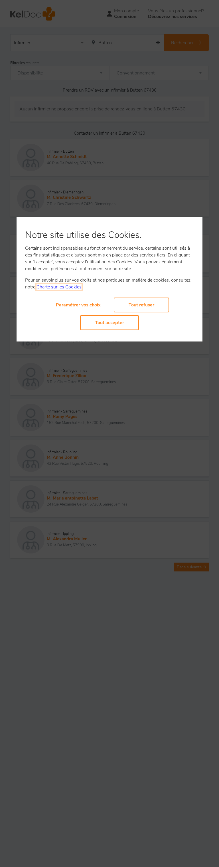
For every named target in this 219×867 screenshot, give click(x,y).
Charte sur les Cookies (59, 287)
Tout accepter (109, 323)
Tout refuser (141, 305)
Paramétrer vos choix (78, 305)
